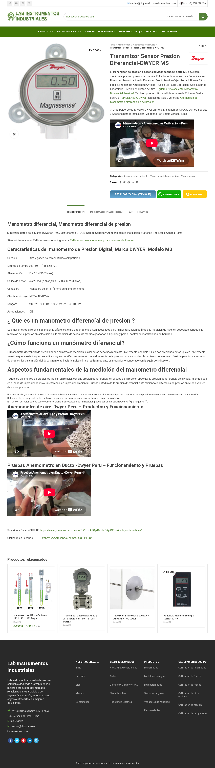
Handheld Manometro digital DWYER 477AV (179, 617)
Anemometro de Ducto (144, 44)
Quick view (52, 580)
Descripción (75, 212)
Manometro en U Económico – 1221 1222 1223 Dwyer (30, 617)
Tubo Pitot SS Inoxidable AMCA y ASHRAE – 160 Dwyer (131, 617)
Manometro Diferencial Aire (164, 176)
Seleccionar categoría (180, 16)
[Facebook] (9, 3)
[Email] (16, 3)
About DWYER (138, 212)
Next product (206, 46)
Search (203, 16)
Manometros (124, 44)
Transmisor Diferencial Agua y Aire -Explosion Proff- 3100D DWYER (80, 618)
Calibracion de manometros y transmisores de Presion (102, 240)
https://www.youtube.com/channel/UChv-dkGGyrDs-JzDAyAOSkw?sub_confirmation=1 (91, 530)
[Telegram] (137, 182)
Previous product (199, 46)
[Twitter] (124, 182)
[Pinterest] (128, 182)
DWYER (17, 622)
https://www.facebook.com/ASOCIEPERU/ (67, 538)
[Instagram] (22, 3)
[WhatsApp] (29, 3)
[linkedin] (133, 182)
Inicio (112, 44)
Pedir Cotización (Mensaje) (133, 194)
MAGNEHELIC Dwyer (133, 97)
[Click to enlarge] (14, 134)
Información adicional (106, 212)
